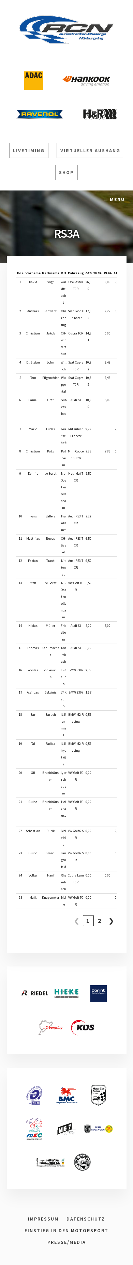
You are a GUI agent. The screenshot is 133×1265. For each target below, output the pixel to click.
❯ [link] (112, 921)
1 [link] (88, 921)
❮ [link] (77, 921)
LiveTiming (29, 150)
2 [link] (100, 921)
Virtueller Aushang (90, 150)
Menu (117, 199)
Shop (66, 172)
